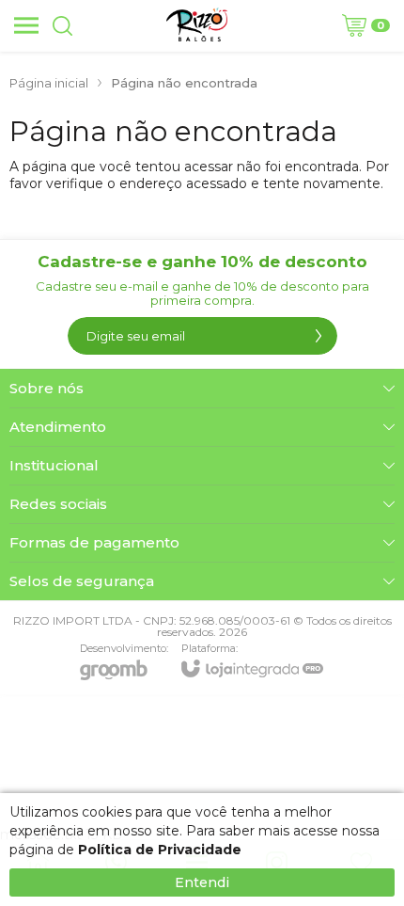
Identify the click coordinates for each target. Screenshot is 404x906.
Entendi (202, 882)
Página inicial (48, 82)
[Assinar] (318, 336)
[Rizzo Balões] (196, 25)
